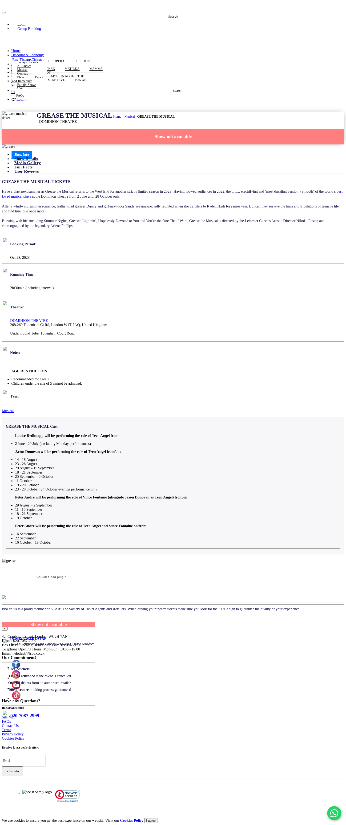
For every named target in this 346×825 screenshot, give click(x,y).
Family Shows (26, 85)
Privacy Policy (13, 734)
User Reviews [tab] (26, 171)
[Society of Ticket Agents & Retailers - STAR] (11, 792)
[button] (19, 24)
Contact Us (10, 726)
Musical (130, 116)
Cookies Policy (13, 738)
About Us (17, 90)
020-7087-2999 (24, 715)
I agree (151, 820)
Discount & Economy (27, 55)
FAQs (20, 96)
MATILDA (72, 69)
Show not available (173, 136)
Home (15, 51)
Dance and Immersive (27, 79)
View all (80, 80)
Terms (6, 730)
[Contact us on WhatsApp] (334, 813)
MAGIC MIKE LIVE (50, 80)
